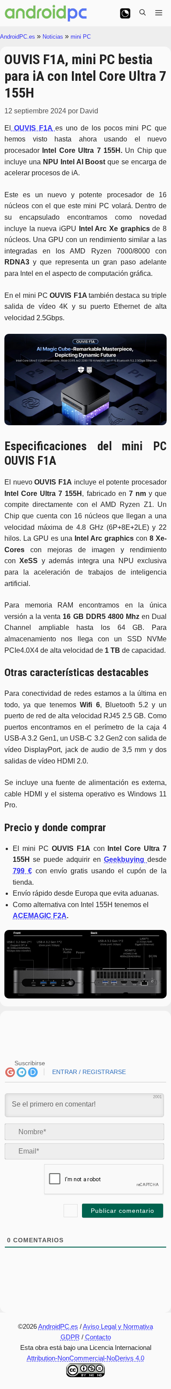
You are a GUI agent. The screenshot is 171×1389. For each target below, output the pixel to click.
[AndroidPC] (46, 13)
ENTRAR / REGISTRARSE (88, 1071)
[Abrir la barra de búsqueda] (142, 13)
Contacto (98, 1337)
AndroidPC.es (17, 36)
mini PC (81, 36)
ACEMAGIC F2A (40, 915)
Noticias (53, 36)
